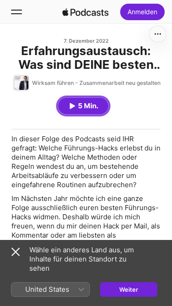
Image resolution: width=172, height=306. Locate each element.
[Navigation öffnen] (16, 12)
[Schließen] (15, 252)
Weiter (128, 289)
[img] (86, 12)
